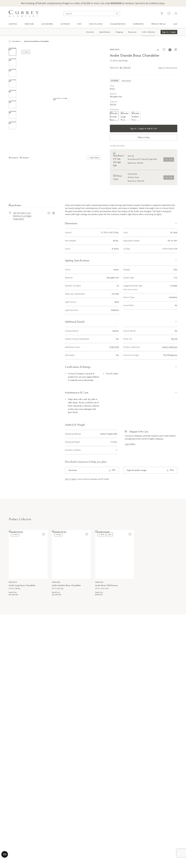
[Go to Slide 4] (12, 83)
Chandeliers (16, 41)
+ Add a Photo (94, 157)
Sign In (161, 68)
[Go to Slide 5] (12, 94)
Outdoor (65, 24)
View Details (126, 81)
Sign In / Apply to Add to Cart (143, 128)
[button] (60, 99)
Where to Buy (144, 137)
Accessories (47, 24)
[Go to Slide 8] (12, 125)
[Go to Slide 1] (12, 51)
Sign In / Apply (169, 32)
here (162, 3)
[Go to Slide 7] (12, 115)
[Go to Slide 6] (12, 104)
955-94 (113, 104)
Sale (175, 24)
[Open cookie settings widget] (4, 854)
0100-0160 (114, 347)
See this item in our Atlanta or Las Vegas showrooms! (22, 216)
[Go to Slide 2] (12, 62)
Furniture (29, 24)
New (79, 24)
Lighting (13, 24)
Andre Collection (169, 347)
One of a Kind (96, 24)
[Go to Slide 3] (12, 73)
